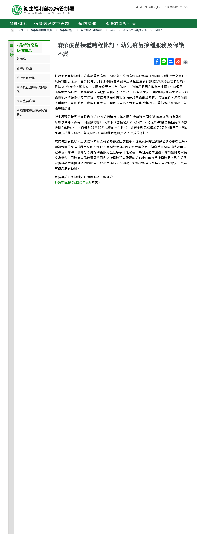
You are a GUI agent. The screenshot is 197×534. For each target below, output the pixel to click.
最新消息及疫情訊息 (135, 30)
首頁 (20, 30)
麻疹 (112, 30)
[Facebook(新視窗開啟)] (157, 61)
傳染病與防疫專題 (51, 23)
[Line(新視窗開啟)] (163, 61)
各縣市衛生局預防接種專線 (73, 182)
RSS (185, 7)
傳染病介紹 (66, 30)
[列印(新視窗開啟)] (170, 61)
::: (9, 38)
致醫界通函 (24, 68)
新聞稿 (158, 30)
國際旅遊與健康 (120, 23)
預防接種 (87, 23)
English (156, 7)
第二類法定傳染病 (91, 30)
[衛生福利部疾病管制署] (43, 10)
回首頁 (143, 7)
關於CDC (18, 23)
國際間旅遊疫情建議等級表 (32, 112)
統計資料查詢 (26, 77)
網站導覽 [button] (172, 7)
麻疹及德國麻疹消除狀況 (32, 89)
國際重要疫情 (26, 101)
